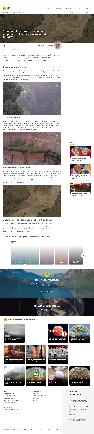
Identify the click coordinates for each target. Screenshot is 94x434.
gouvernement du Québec (21, 231)
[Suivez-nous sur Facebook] (70, 394)
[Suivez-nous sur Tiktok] (81, 394)
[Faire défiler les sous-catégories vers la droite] (83, 255)
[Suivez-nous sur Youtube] (77, 394)
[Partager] (4, 46)
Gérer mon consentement (10, 402)
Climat (13, 12)
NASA (11, 231)
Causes (18, 12)
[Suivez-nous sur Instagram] (74, 394)
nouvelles (8, 12)
